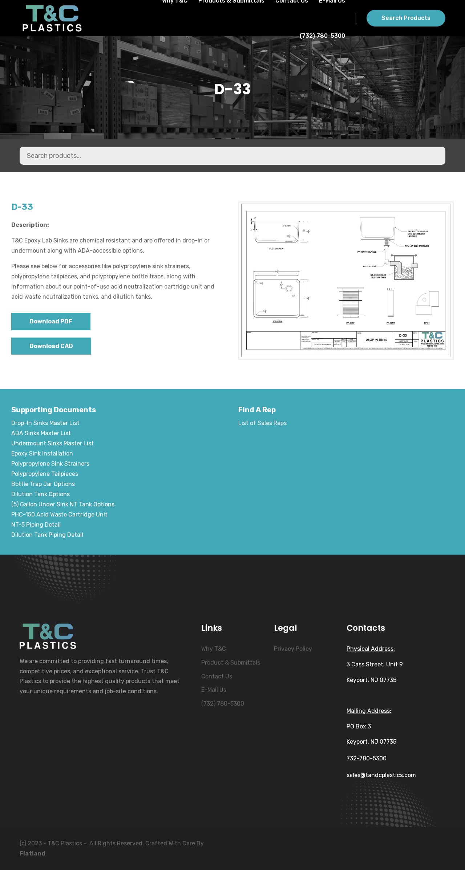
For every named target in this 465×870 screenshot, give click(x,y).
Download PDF (50, 321)
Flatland (32, 853)
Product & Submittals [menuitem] (230, 662)
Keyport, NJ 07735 (371, 680)
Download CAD (51, 346)
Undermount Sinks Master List (52, 443)
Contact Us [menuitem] (216, 676)
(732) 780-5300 (322, 35)
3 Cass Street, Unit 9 (375, 664)
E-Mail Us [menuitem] (213, 689)
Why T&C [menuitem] (213, 648)
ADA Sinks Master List (41, 433)
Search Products (405, 18)
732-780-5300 (367, 758)
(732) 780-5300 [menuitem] (222, 703)
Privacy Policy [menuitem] (293, 648)
